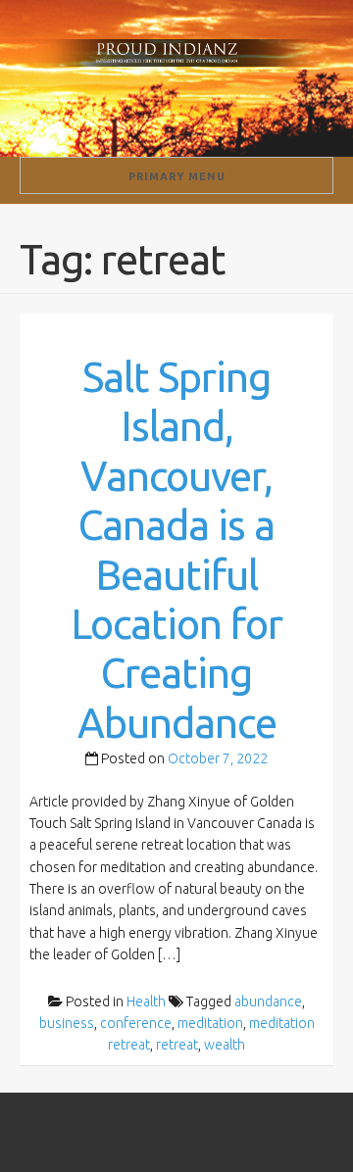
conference (136, 1023)
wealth (224, 1044)
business (66, 1023)
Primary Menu (177, 176)
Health (146, 1001)
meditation (210, 1023)
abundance (268, 1001)
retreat (177, 1044)
